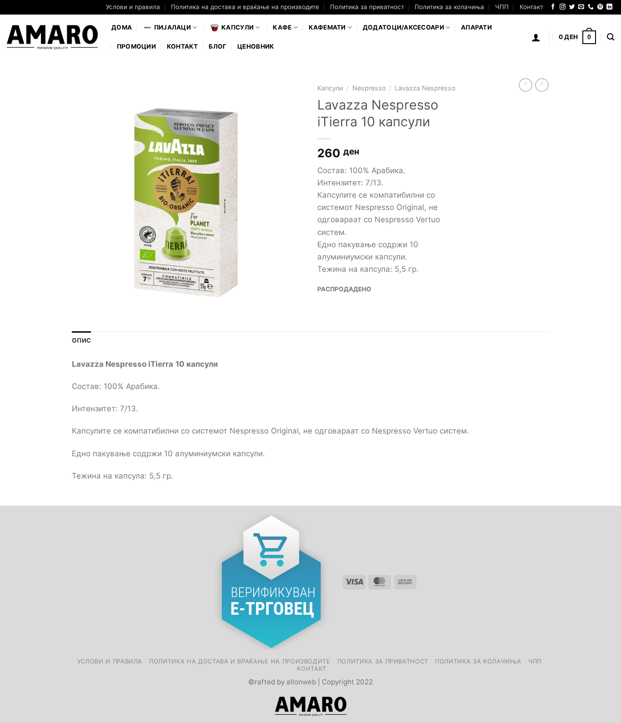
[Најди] (610, 37)
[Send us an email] (581, 7)
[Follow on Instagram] (563, 7)
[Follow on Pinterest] (600, 7)
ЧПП (502, 6)
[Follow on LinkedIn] (609, 7)
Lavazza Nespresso (425, 88)
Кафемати (327, 27)
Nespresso (369, 88)
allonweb (301, 682)
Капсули (237, 27)
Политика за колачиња (449, 6)
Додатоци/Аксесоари (403, 27)
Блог (217, 46)
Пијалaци (172, 27)
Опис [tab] (81, 340)
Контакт (531, 6)
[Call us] (591, 7)
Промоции (136, 46)
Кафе (282, 27)
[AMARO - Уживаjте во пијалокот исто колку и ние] (52, 37)
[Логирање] (536, 37)
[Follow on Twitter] (572, 7)
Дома (121, 27)
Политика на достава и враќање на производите (245, 6)
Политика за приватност (367, 6)
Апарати (476, 27)
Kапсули (330, 88)
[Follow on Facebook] (553, 7)
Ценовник (255, 46)
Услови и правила (133, 6)
